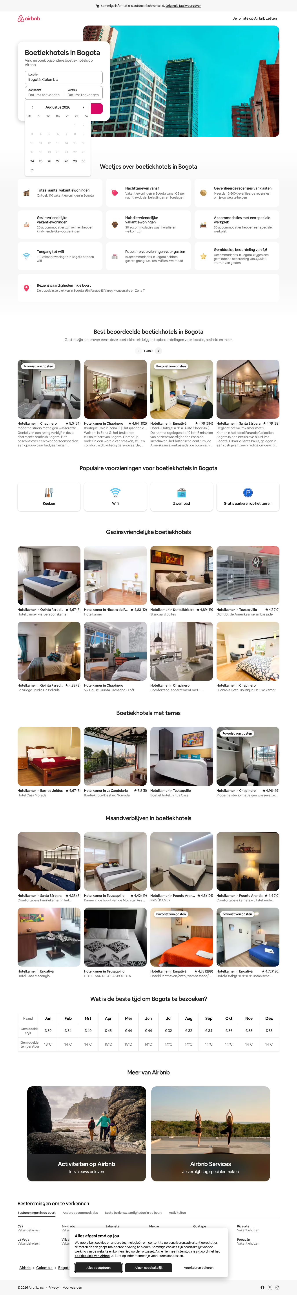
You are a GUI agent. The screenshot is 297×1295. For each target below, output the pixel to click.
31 (32, 170)
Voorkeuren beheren (198, 1268)
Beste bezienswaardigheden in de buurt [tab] (133, 1213)
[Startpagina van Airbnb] (29, 18)
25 (40, 161)
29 (75, 161)
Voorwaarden (72, 1287)
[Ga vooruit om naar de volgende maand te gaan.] (83, 107)
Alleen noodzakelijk (149, 1268)
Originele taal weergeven (183, 6)
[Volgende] (158, 350)
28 (66, 161)
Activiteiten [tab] (177, 1213)
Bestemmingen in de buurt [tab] (37, 1213)
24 (32, 161)
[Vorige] (138, 350)
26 (49, 161)
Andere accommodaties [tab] (80, 1213)
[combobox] (63, 79)
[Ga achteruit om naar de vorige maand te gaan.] (32, 107)
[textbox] (44, 95)
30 (84, 161)
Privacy (54, 1287)
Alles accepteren (98, 1268)
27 (58, 161)
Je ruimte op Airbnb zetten (255, 18)
